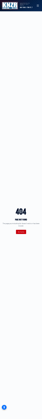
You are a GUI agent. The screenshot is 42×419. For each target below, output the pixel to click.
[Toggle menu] (37, 5)
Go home (21, 232)
